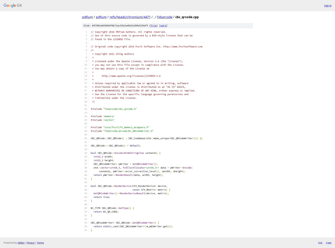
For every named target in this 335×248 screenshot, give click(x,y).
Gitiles (21, 242)
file (153, 25)
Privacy (31, 242)
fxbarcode (164, 17)
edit (163, 25)
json (329, 242)
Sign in (328, 5)
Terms (40, 242)
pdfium (87, 17)
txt (320, 242)
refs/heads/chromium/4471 (130, 17)
